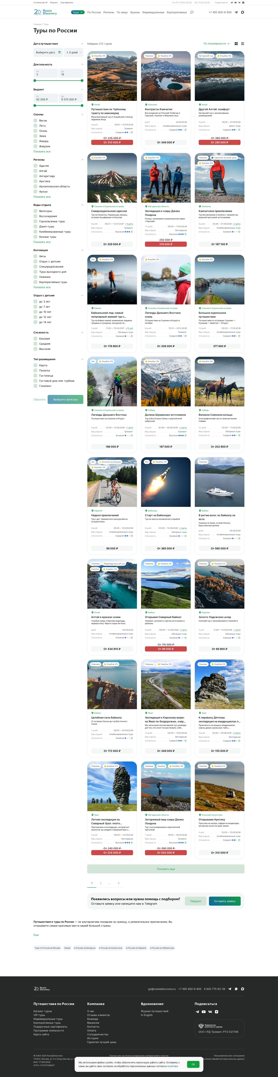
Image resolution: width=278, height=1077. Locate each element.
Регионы (108, 12)
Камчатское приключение (215, 211)
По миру (122, 12)
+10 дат (129, 328)
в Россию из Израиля (136, 948)
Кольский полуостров (211, 815)
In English (147, 1015)
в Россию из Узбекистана (162, 948)
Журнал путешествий (154, 1011)
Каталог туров (42, 1011)
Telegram (195, 901)
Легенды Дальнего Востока (108, 414)
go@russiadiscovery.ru (162, 989)
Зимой (67, 948)
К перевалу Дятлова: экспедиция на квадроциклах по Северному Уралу (219, 721)
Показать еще (166, 869)
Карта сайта (41, 1034)
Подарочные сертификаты (50, 1026)
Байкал (97, 308)
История (92, 1038)
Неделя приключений (105, 515)
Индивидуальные (153, 12)
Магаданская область (158, 206)
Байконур (152, 510)
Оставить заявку (225, 901)
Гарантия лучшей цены (101, 1042)
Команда (92, 1018)
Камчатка (152, 104)
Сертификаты (66, 2)
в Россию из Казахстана (110, 948)
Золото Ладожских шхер (215, 617)
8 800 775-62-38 (214, 989)
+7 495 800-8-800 (189, 989)
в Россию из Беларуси (84, 948)
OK (193, 1064)
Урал (203, 713)
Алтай (97, 104)
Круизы (135, 12)
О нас (90, 1011)
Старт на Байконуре (158, 515)
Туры (75, 12)
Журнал (54, 2)
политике (172, 1066)
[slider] (34, 80)
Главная (37, 24)
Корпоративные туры (47, 1022)
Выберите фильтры (65, 399)
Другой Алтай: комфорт (214, 109)
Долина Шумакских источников (165, 414)
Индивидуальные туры (48, 1018)
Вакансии (93, 1022)
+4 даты (129, 224)
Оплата (91, 1030)
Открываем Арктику (212, 819)
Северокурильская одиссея (109, 211)
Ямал (150, 713)
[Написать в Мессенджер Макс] (243, 12)
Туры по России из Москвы (47, 948)
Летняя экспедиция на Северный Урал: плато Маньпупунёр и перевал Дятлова (112, 823)
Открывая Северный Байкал (163, 617)
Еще (36, 934)
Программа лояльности (48, 1030)
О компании (39, 2)
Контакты (93, 1026)
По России (94, 12)
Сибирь (151, 410)
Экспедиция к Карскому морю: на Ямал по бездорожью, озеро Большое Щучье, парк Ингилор (165, 721)
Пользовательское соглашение (229, 1055)
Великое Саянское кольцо (215, 414)
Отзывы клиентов (98, 1015)
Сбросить (39, 399)
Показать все (42, 151)
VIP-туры (39, 1015)
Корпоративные (177, 12)
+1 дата (129, 427)
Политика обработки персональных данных (223, 1059)
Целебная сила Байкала (106, 717)
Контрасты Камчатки (158, 109)
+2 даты (237, 224)
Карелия (98, 510)
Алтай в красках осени (105, 617)
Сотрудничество (97, 1034)
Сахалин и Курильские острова (109, 206)
